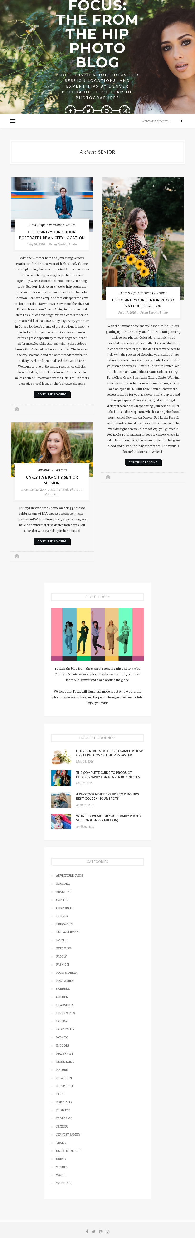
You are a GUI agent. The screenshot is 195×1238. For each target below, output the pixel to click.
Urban (61, 1159)
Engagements (67, 932)
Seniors (62, 1126)
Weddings (64, 1183)
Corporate (64, 908)
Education (44, 470)
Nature (62, 1070)
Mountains (65, 1061)
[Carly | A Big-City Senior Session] (52, 449)
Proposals (64, 1118)
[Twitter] (88, 110)
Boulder (63, 883)
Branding (64, 891)
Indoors (62, 1045)
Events (62, 940)
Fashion (62, 964)
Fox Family (64, 980)
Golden (62, 997)
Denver (62, 916)
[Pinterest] (106, 110)
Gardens (63, 989)
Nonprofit (64, 1086)
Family (61, 956)
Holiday (62, 1021)
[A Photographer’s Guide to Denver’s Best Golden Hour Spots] (61, 800)
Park (59, 1094)
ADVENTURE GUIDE (69, 875)
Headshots (65, 1005)
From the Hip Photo (63, 244)
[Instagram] (124, 110)
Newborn (64, 1078)
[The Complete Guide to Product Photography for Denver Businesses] (61, 778)
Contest (63, 900)
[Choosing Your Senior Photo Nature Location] (143, 238)
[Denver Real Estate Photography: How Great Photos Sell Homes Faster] (61, 756)
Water (61, 1175)
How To (62, 1037)
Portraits (55, 225)
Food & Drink (66, 972)
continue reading (52, 394)
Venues (70, 225)
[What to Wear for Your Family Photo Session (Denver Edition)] (61, 821)
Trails (61, 1142)
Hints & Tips (36, 225)
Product (63, 1110)
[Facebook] (70, 110)
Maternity (64, 1053)
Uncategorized (68, 1150)
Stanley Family (68, 1134)
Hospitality (65, 1029)
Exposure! (64, 948)
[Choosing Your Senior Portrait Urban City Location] (52, 204)
